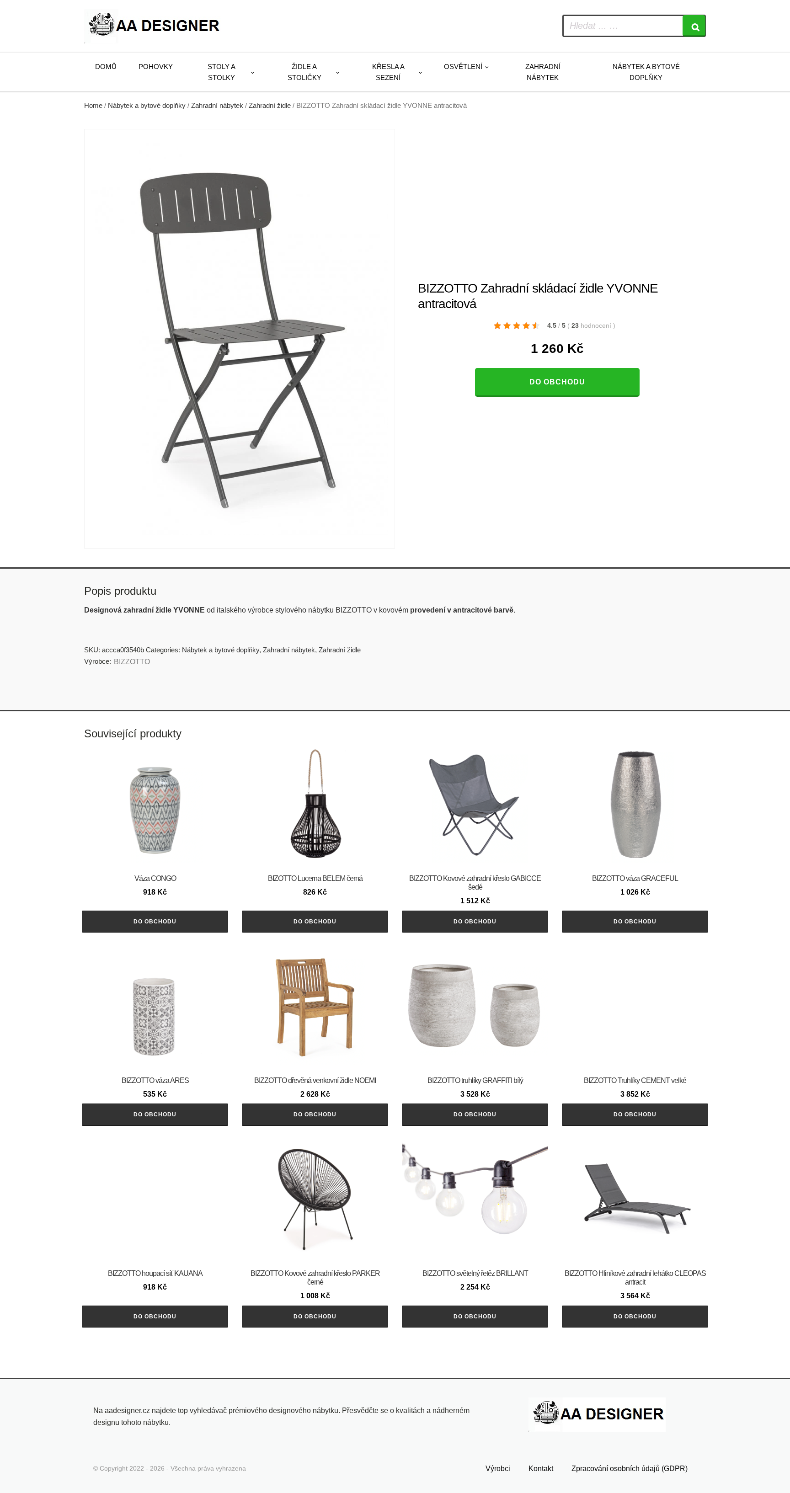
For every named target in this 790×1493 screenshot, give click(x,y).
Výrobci (498, 1468)
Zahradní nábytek (542, 72)
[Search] (694, 26)
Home (93, 105)
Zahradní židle (270, 105)
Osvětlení (463, 66)
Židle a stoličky (304, 72)
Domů (106, 66)
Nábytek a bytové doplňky (646, 72)
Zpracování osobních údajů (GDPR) (629, 1468)
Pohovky (156, 66)
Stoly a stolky (221, 72)
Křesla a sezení (388, 72)
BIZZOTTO (132, 662)
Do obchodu (557, 382)
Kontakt (540, 1468)
